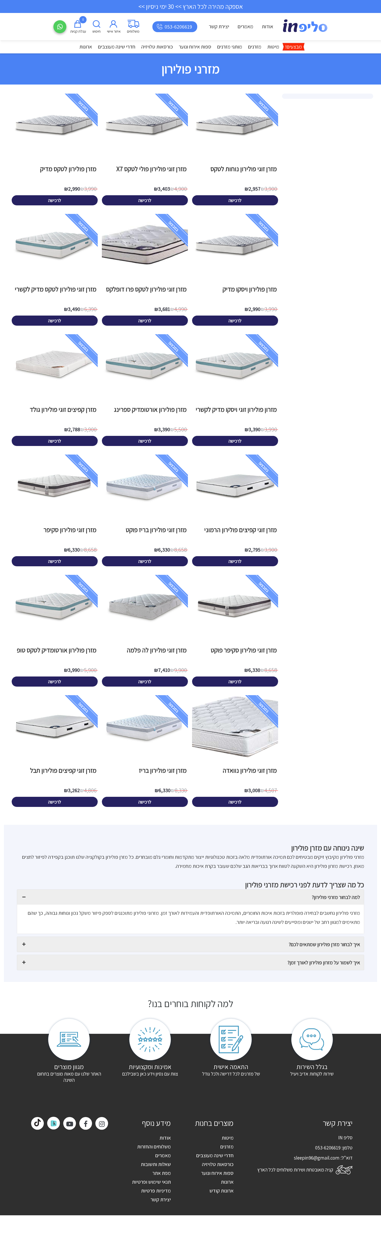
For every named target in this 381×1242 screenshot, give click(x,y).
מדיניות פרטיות (156, 1190)
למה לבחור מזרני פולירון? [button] (336, 897)
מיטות (273, 46)
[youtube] (69, 1123)
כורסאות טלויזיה (157, 46)
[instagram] (101, 1123)
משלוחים (133, 31)
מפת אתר (161, 1173)
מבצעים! (293, 46)
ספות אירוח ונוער (195, 46)
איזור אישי (114, 31)
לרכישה (235, 200)
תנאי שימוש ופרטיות (151, 1181)
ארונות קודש (221, 1190)
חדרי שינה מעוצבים (116, 46)
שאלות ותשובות (156, 1164)
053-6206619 (178, 26)
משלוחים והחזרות (154, 1146)
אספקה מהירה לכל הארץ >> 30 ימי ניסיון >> (190, 6)
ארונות (85, 46)
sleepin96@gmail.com (317, 1158)
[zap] (53, 1123)
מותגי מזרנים (229, 46)
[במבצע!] (235, 159)
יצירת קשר (219, 26)
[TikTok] (37, 1123)
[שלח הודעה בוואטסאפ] (59, 26)
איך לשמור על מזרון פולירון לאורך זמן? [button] (323, 962)
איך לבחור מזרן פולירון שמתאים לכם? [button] (324, 944)
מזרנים (254, 46)
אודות (267, 26)
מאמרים (245, 26)
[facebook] (85, 1123)
